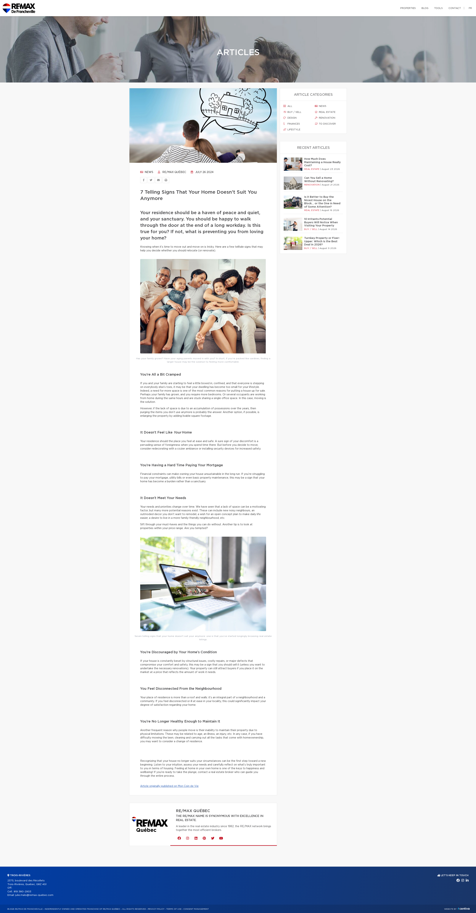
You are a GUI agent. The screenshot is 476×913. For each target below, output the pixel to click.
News (148, 172)
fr (470, 8)
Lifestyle (293, 129)
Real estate (326, 112)
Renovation (326, 118)
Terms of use (173, 909)
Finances (293, 124)
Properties (408, 8)
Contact (454, 8)
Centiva (464, 908)
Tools (438, 8)
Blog (425, 8)
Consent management (196, 909)
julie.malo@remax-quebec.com (34, 895)
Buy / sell (294, 112)
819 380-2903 (22, 891)
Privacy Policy (156, 909)
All (289, 106)
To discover (327, 124)
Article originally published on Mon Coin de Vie (169, 786)
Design (292, 118)
